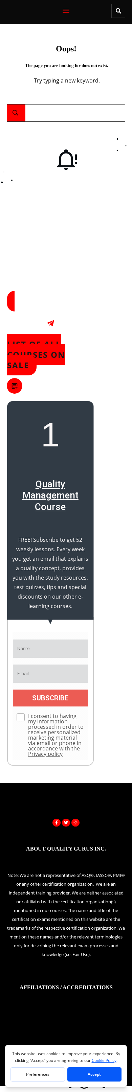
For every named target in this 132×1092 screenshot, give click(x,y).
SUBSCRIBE (50, 698)
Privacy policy (45, 754)
